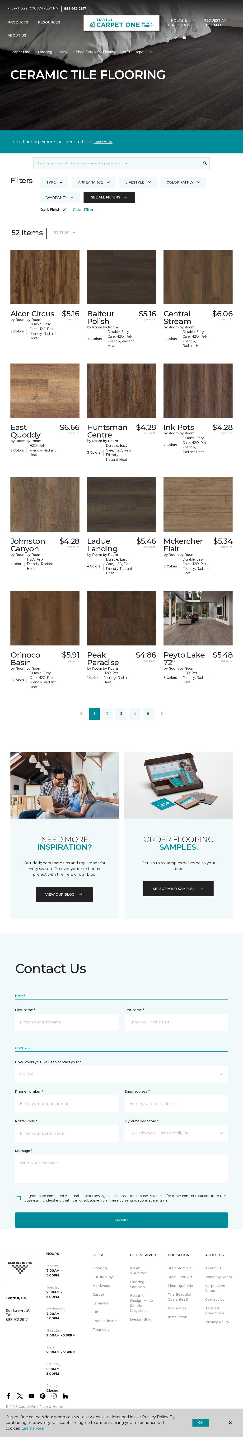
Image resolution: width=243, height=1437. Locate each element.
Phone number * (29, 1091)
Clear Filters (84, 209)
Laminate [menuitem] (101, 1303)
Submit (121, 1220)
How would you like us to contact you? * (48, 1062)
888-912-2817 (75, 8)
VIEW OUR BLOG (59, 894)
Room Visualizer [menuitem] (138, 1270)
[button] (166, 37)
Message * (23, 1150)
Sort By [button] (61, 232)
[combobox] (117, 163)
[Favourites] (175, 37)
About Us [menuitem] (213, 1268)
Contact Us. (102, 142)
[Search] (205, 163)
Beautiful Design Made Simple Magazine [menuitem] (141, 1303)
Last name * (134, 1010)
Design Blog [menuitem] (140, 1319)
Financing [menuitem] (101, 1329)
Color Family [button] (180, 182)
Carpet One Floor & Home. (41, 1407)
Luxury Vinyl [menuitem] (103, 1277)
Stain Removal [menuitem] (180, 1268)
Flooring (45, 52)
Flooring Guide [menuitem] (180, 1286)
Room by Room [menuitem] (218, 1277)
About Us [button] (17, 35)
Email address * (137, 1091)
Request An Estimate (215, 22)
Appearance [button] (90, 182)
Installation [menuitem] (177, 1317)
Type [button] (51, 182)
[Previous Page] (81, 714)
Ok (200, 1422)
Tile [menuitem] (96, 1312)
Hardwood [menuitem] (101, 1286)
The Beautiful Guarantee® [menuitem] (179, 1297)
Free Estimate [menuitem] (105, 1321)
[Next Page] (162, 714)
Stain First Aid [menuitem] (180, 1277)
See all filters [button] (105, 197)
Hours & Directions (179, 22)
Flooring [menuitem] (100, 1268)
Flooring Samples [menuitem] (137, 1284)
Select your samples (174, 889)
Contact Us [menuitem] (214, 1299)
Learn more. (32, 1428)
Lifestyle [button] (134, 182)
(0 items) (184, 37)
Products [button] (18, 22)
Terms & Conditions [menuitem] (214, 1310)
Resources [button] (49, 22)
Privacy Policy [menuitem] (217, 1322)
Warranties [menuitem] (177, 1308)
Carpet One (20, 52)
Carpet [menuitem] (98, 1294)
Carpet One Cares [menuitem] (215, 1288)
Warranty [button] (56, 197)
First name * (25, 1010)
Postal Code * (26, 1121)
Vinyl (64, 52)
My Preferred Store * (141, 1121)
